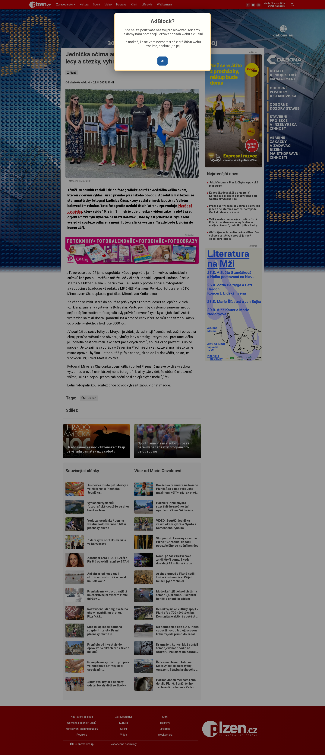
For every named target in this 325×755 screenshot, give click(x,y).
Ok (162, 61)
